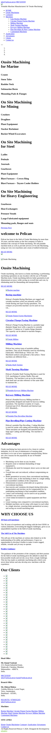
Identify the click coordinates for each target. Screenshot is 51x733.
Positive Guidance (8, 549)
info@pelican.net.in (8, 2)
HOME (8, 10)
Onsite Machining (12, 13)
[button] (4, 228)
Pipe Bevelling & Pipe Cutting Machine (25, 29)
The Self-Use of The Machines (13, 533)
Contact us (10, 40)
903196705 (5, 700)
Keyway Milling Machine (20, 27)
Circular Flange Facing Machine (22, 21)
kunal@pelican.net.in (24, 678)
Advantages (10, 36)
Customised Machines (18, 32)
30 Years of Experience (10, 520)
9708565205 (15, 700)
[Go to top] (2, 44)
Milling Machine (16, 23)
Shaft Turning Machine (19, 25)
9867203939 (21, 2)
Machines (9, 17)
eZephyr (4, 731)
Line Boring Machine (18, 19)
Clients (8, 38)
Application (10, 34)
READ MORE (6, 252)
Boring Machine (7, 711)
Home (3, 725)
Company (9, 15)
